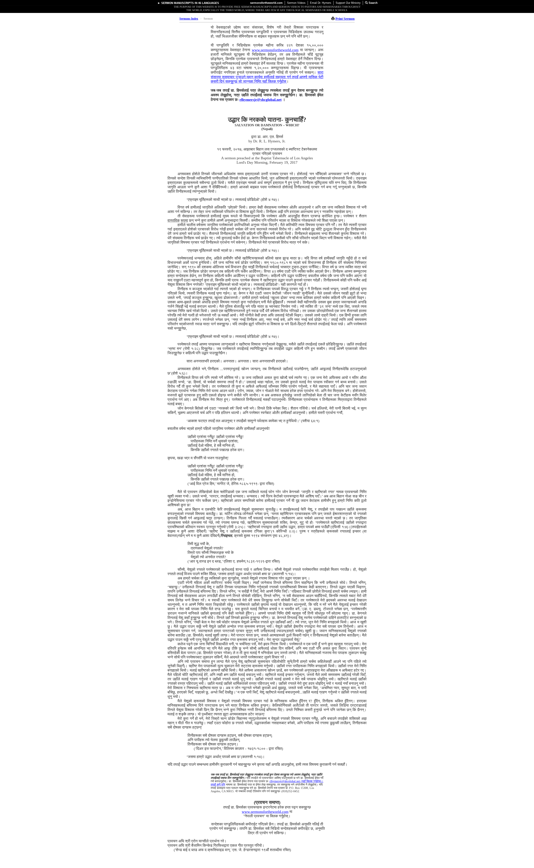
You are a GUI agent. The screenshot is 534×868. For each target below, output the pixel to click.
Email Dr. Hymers (320, 2)
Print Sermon (345, 18)
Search (373, 2)
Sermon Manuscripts (177, 3)
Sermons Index (188, 18)
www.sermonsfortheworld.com (275, 50)
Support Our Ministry (348, 2)
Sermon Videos (296, 2)
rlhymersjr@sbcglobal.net (260, 99)
